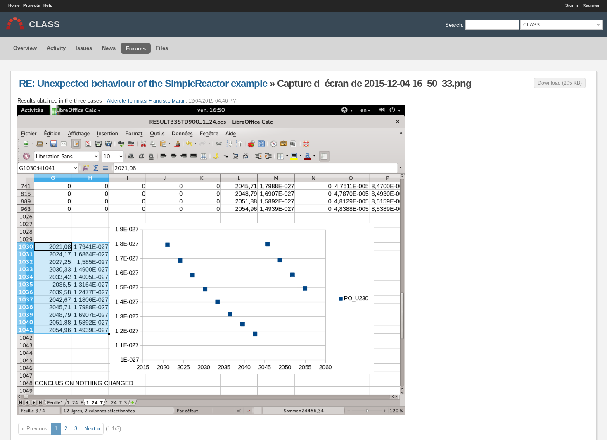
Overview (25, 48)
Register (591, 5)
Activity (56, 48)
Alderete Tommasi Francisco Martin (146, 100)
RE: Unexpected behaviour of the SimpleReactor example (143, 83)
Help (47, 5)
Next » (92, 429)
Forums (136, 48)
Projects (31, 5)
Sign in (572, 5)
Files (162, 48)
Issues (84, 48)
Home (14, 5)
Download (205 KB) (560, 83)
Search (453, 25)
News (109, 48)
